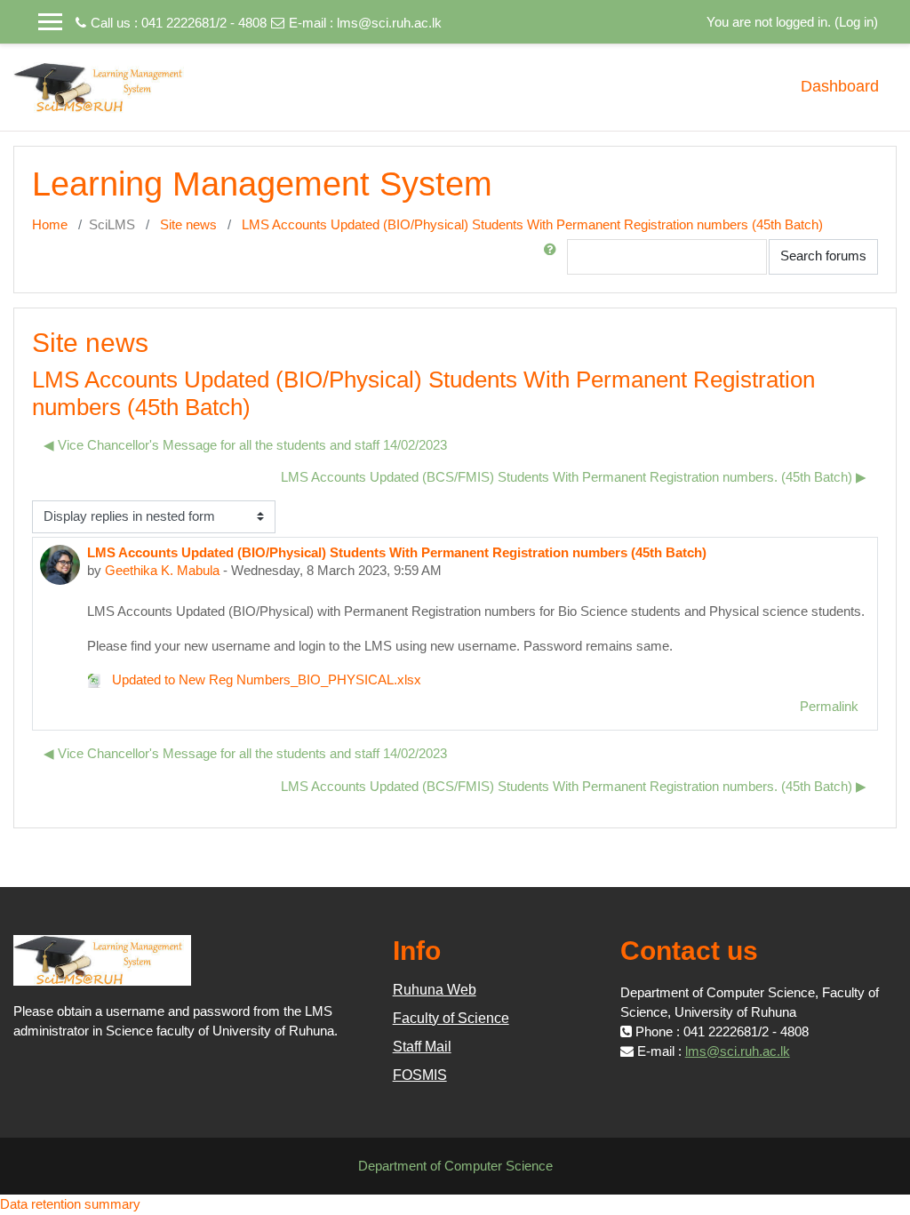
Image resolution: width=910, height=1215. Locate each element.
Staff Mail (422, 1046)
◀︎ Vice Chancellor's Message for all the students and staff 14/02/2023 (245, 444)
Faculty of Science (451, 1018)
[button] (553, 257)
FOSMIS (420, 1075)
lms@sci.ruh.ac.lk (389, 22)
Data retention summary (70, 1203)
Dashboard (840, 86)
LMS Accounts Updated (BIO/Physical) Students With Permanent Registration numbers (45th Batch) (532, 224)
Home (50, 224)
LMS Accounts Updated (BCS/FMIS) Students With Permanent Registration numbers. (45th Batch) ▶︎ (573, 476)
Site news (188, 224)
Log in (856, 21)
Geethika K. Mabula (162, 570)
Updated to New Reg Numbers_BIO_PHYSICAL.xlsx (264, 679)
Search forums (823, 255)
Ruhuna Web (434, 989)
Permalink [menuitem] (829, 706)
